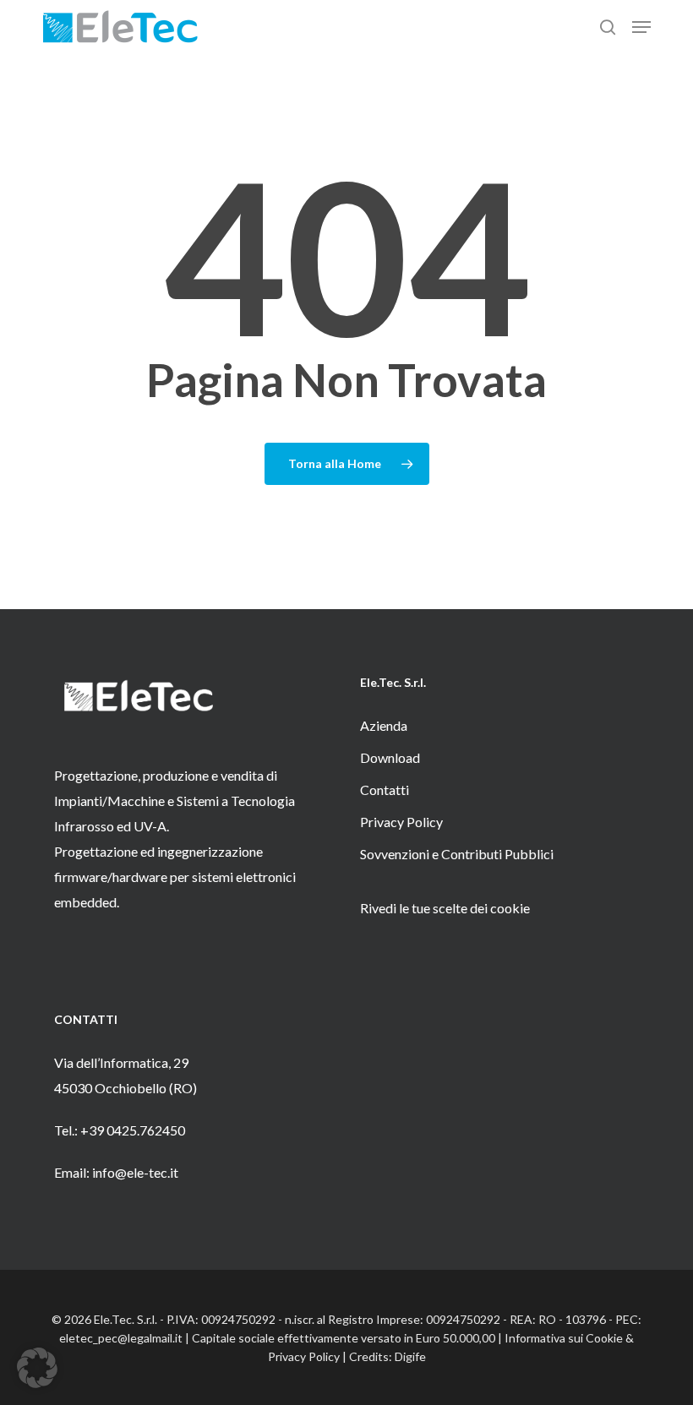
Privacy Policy (401, 822)
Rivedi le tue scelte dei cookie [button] (445, 908)
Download (390, 757)
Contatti (384, 789)
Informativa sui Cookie (564, 1338)
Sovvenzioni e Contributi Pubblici (457, 854)
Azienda (383, 725)
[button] (641, 27)
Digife (410, 1356)
